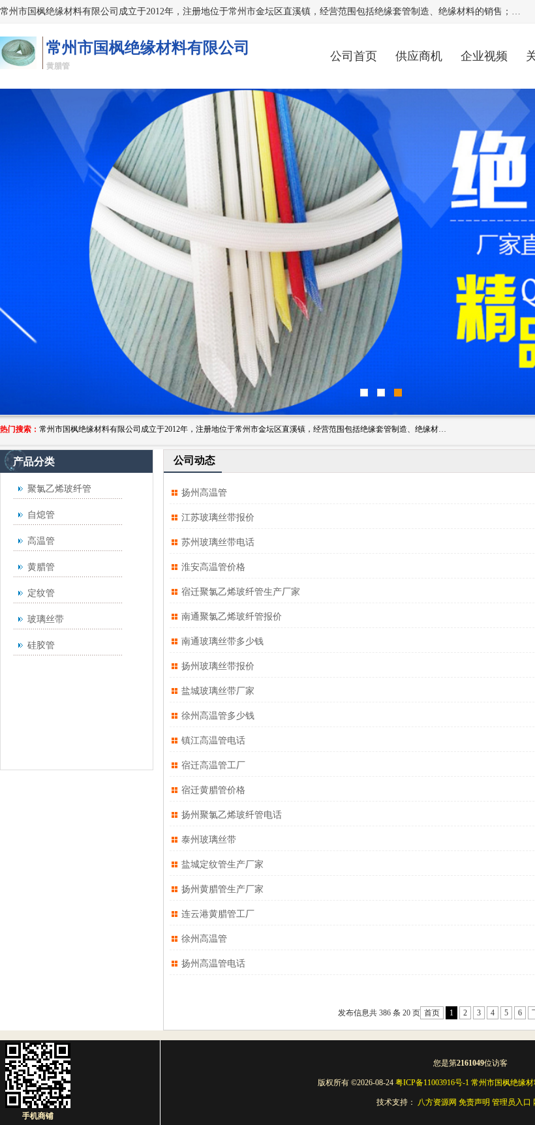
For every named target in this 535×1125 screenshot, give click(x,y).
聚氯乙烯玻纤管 (59, 489)
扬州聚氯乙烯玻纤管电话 (231, 815)
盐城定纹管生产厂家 (222, 864)
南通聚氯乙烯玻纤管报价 (231, 617)
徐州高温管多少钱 (217, 716)
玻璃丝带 (45, 619)
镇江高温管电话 (213, 740)
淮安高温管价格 (213, 567)
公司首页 (353, 56)
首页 (432, 1012)
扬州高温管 (204, 493)
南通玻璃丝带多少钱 (222, 641)
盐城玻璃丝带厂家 (217, 691)
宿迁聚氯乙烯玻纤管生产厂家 (240, 592)
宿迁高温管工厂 (213, 765)
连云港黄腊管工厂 (217, 914)
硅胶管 (41, 645)
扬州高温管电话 (213, 963)
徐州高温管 (204, 939)
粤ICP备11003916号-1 (432, 1082)
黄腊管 (41, 567)
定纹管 (41, 593)
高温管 (41, 541)
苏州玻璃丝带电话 (217, 542)
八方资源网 (437, 1102)
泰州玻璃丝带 (208, 840)
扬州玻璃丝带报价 (217, 666)
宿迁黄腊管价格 (213, 790)
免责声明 (474, 1102)
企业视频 (484, 56)
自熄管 (41, 515)
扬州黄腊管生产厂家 (222, 889)
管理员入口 (511, 1102)
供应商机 (418, 56)
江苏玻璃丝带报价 (217, 517)
